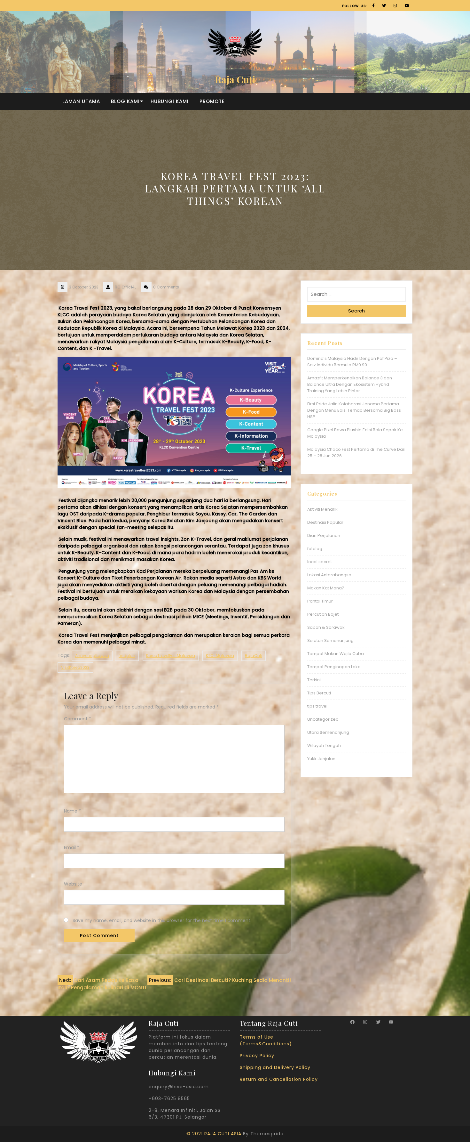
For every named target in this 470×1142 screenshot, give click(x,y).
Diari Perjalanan (323, 535)
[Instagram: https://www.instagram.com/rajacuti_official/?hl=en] (365, 1022)
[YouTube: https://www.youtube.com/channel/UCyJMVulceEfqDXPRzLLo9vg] (391, 1022)
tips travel (317, 706)
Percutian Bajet (323, 614)
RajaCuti (253, 655)
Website (73, 884)
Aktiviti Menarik (322, 509)
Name (72, 811)
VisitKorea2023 (75, 667)
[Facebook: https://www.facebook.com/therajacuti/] (352, 1022)
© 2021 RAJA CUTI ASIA (213, 1133)
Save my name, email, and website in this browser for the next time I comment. (162, 920)
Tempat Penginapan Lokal (334, 667)
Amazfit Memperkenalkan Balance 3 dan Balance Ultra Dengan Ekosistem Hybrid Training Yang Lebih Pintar (349, 384)
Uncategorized (323, 719)
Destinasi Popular (325, 522)
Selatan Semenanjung (330, 640)
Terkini (314, 680)
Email (71, 847)
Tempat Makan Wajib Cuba (335, 654)
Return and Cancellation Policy (279, 1079)
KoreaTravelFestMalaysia (170, 655)
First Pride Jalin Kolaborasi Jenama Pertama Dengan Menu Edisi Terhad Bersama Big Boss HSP (354, 410)
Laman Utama (81, 101)
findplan (127, 655)
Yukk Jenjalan (321, 759)
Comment (77, 719)
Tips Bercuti (319, 693)
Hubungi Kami (170, 101)
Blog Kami (125, 101)
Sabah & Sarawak (326, 627)
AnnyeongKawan (92, 655)
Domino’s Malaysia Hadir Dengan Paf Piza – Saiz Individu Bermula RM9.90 (352, 361)
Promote (212, 101)
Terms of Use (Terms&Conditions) (266, 1040)
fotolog (314, 549)
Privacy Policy (257, 1055)
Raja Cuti (235, 79)
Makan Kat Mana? (325, 588)
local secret (319, 562)
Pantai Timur (320, 601)
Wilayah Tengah (324, 745)
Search (356, 310)
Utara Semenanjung (328, 732)
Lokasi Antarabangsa (329, 575)
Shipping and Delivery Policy (275, 1067)
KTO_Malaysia (220, 655)
